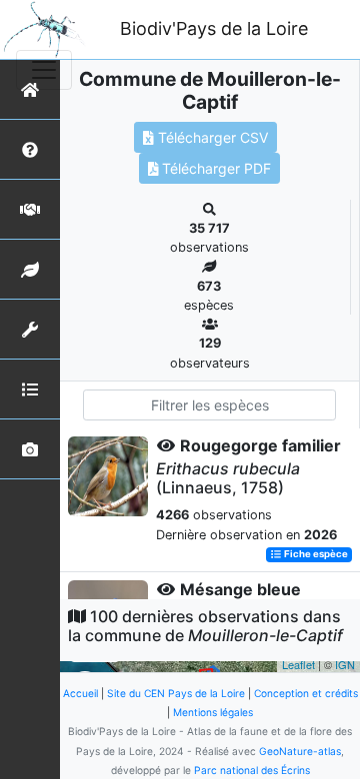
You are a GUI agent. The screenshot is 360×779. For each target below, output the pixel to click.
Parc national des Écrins (252, 770)
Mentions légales (213, 712)
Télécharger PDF (214, 168)
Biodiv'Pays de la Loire (214, 28)
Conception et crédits (306, 693)
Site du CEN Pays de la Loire (176, 693)
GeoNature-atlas (300, 751)
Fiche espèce (315, 554)
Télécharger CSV (211, 137)
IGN (345, 664)
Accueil (80, 693)
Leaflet (298, 664)
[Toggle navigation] (44, 70)
